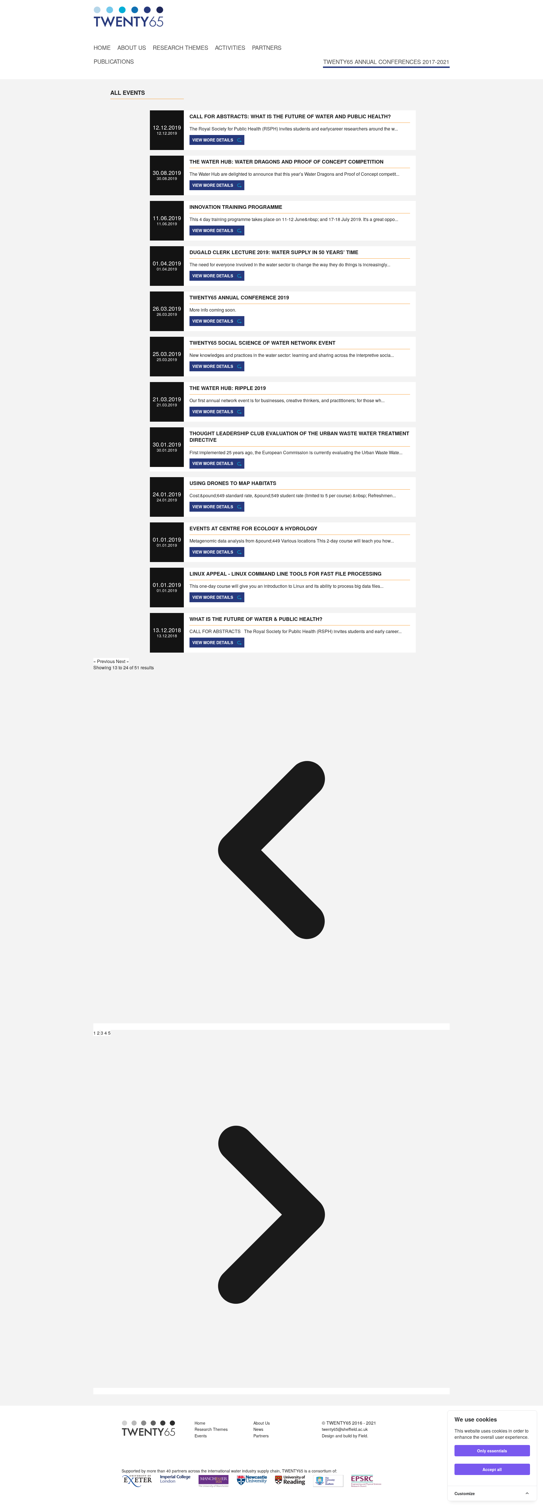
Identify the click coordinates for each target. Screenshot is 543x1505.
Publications (114, 61)
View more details (212, 140)
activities (230, 47)
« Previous (104, 661)
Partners (266, 47)
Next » (122, 661)
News (258, 1429)
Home (102, 47)
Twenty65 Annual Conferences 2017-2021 (386, 61)
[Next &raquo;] (271, 1391)
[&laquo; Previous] (271, 1026)
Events (201, 1435)
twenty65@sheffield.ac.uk (345, 1429)
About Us (131, 47)
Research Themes (180, 47)
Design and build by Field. (345, 1435)
